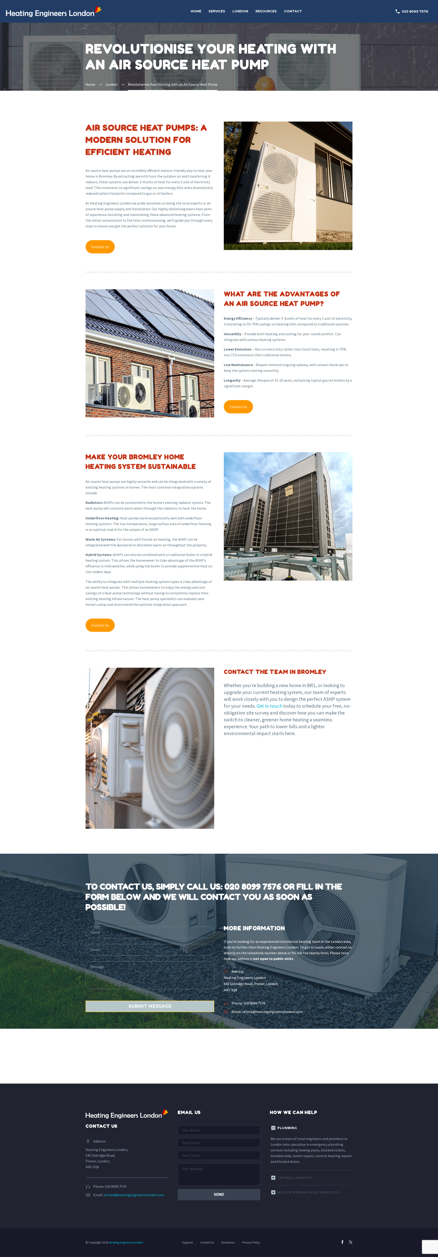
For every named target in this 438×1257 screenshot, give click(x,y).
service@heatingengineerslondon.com (272, 1011)
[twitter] (350, 1242)
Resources (266, 11)
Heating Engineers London (126, 1242)
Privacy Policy (251, 1242)
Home (196, 11)
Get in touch (269, 706)
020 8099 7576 (411, 11)
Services (217, 11)
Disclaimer (228, 1242)
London (240, 11)
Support (187, 1242)
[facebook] (342, 1242)
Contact (293, 11)
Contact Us (100, 246)
